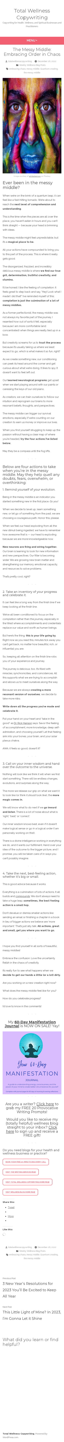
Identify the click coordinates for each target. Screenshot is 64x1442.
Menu (41, 40)
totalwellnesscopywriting (20, 61)
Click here (45, 1104)
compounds (23, 896)
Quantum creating (49, 69)
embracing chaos (17, 69)
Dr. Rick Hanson (23, 723)
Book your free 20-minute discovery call (26, 1162)
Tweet (11, 1207)
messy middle (33, 69)
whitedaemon (35, 176)
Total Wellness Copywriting (18, 1433)
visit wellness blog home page (20, 1192)
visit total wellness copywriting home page (27, 1182)
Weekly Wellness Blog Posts (32, 65)
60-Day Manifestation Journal (30, 1024)
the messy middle (32, 72)
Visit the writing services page (21, 1172)
